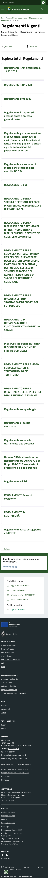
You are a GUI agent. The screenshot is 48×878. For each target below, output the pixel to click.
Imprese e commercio (9, 689)
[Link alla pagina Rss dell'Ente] (6, 855)
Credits (40, 867)
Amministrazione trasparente (17, 18)
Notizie (3, 705)
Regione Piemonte (8, 3)
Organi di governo (7, 656)
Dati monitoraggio (8, 867)
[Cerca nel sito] (41, 9)
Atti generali (5, 20)
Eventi (3, 728)
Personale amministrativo (10, 659)
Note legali (5, 826)
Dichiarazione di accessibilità (11, 830)
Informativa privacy (8, 823)
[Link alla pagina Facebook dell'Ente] (2, 855)
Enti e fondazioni (7, 652)
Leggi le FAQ (6, 835)
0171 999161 (13, 748)
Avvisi (3, 712)
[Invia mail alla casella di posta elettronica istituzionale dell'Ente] (16, 755)
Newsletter (5, 858)
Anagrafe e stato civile (9, 679)
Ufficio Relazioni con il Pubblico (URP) (15, 772)
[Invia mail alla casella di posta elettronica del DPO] (20, 792)
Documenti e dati (7, 649)
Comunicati (5, 709)
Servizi (26, 867)
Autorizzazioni (6, 682)
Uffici (3, 666)
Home (3, 18)
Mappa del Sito (15, 869)
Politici (3, 663)
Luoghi (3, 724)
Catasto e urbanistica (9, 686)
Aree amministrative (8, 645)
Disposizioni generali (36, 18)
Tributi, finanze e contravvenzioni (13, 693)
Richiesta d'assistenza (9, 843)
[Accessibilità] (6, 872)
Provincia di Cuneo (8, 815)
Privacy (4, 819)
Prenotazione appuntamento (12, 841)
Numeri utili (5, 780)
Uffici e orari (5, 776)
